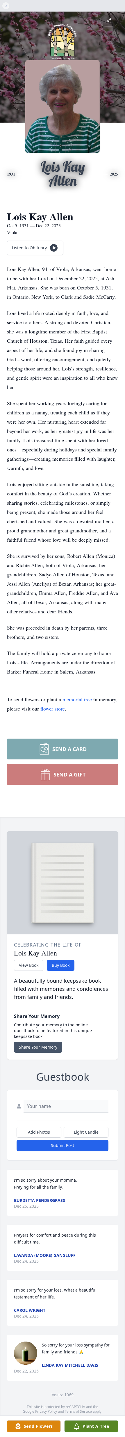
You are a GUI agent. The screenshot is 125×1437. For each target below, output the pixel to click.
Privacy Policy (46, 1411)
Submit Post (62, 1145)
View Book (28, 965)
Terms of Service (78, 1411)
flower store (52, 708)
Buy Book (60, 965)
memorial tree (77, 699)
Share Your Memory (38, 1047)
